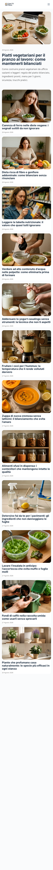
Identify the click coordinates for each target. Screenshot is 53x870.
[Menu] (49, 4)
